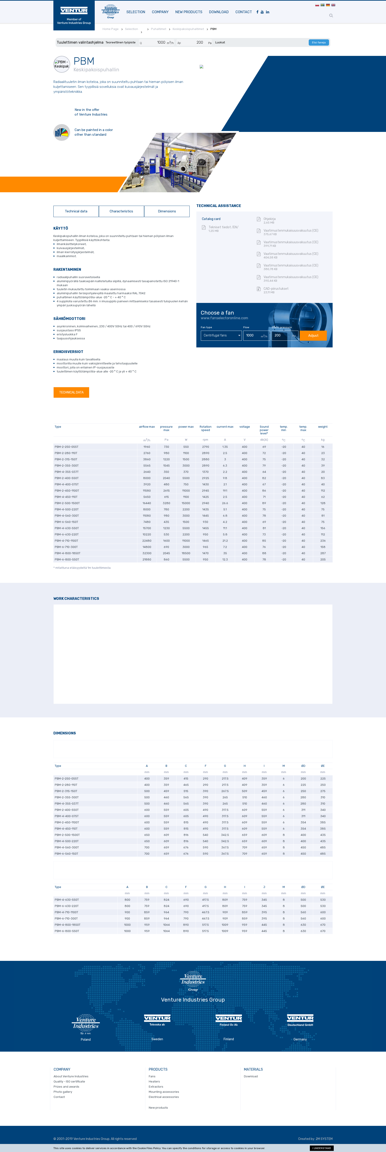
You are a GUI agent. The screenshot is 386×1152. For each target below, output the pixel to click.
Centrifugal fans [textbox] (215, 335)
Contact (243, 12)
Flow (246, 327)
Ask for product (71, 155)
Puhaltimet (158, 29)
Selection (135, 12)
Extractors (156, 1086)
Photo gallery (63, 1091)
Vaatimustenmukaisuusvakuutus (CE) (291, 232)
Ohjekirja (270, 220)
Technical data (76, 211)
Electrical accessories (164, 1097)
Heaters (154, 1081)
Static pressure (282, 327)
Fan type (206, 327)
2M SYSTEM (324, 1139)
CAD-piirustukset (276, 290)
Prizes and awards (66, 1086)
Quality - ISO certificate (69, 1081)
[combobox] (221, 336)
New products (188, 12)
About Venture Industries (71, 1076)
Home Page (111, 29)
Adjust (313, 336)
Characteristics (121, 211)
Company (160, 12)
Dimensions (167, 211)
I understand (322, 1148)
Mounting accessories (164, 1091)
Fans (152, 1076)
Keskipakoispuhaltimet (188, 29)
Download (219, 12)
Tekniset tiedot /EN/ (224, 229)
